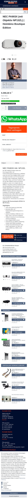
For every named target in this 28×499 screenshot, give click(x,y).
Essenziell (6, 482)
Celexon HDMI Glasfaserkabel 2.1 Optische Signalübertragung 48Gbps (18, 370)
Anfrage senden (20, 154)
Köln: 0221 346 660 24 (8, 86)
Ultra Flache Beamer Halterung (18, 394)
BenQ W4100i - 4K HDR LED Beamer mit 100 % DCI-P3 (17, 260)
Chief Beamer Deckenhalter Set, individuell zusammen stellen (18, 382)
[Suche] (25, 12)
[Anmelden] (2, 9)
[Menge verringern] (6, 109)
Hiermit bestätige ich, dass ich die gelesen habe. (14, 150)
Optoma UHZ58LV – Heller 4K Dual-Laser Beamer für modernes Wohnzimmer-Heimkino (18, 285)
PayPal (5, 487)
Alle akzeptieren (14, 493)
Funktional (6, 488)
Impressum (22, 475)
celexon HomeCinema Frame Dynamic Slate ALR (17, 327)
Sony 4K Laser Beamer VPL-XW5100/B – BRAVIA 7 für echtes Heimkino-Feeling (18, 298)
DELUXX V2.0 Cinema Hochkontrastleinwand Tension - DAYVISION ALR (18, 353)
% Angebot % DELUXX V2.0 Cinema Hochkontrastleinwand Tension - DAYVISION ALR (18, 314)
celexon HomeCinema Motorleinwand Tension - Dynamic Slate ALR (18, 340)
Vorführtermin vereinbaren (10, 6)
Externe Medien (7, 485)
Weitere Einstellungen (6, 490)
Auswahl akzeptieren (14, 496)
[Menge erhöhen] (6, 107)
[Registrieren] (4, 9)
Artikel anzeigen (18, 332)
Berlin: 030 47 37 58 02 (8, 87)
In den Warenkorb (17, 108)
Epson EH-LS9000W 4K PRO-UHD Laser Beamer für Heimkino (18, 273)
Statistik (5, 483)
